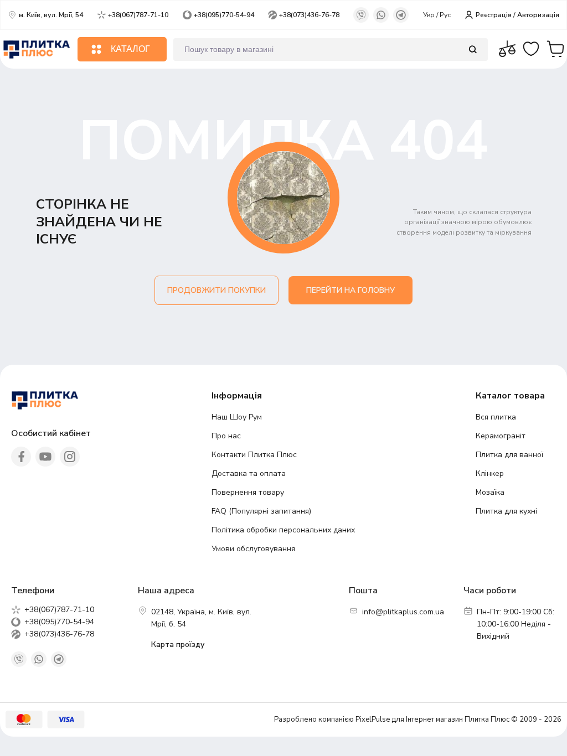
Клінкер (490, 473)
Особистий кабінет (51, 433)
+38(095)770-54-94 (224, 15)
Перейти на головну (350, 290)
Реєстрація (494, 15)
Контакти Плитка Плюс (254, 454)
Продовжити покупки (216, 290)
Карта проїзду (177, 644)
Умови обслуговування (253, 548)
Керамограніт (500, 436)
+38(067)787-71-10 (138, 15)
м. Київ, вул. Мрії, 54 (51, 15)
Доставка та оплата (249, 473)
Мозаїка (490, 492)
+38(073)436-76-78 (309, 15)
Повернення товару (248, 492)
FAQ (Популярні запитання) (261, 511)
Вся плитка (496, 417)
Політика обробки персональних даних (283, 530)
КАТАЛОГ (130, 49)
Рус (445, 15)
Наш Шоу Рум (237, 417)
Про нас (226, 436)
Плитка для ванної (509, 454)
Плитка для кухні (506, 511)
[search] (472, 49)
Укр (429, 15)
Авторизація (538, 15)
